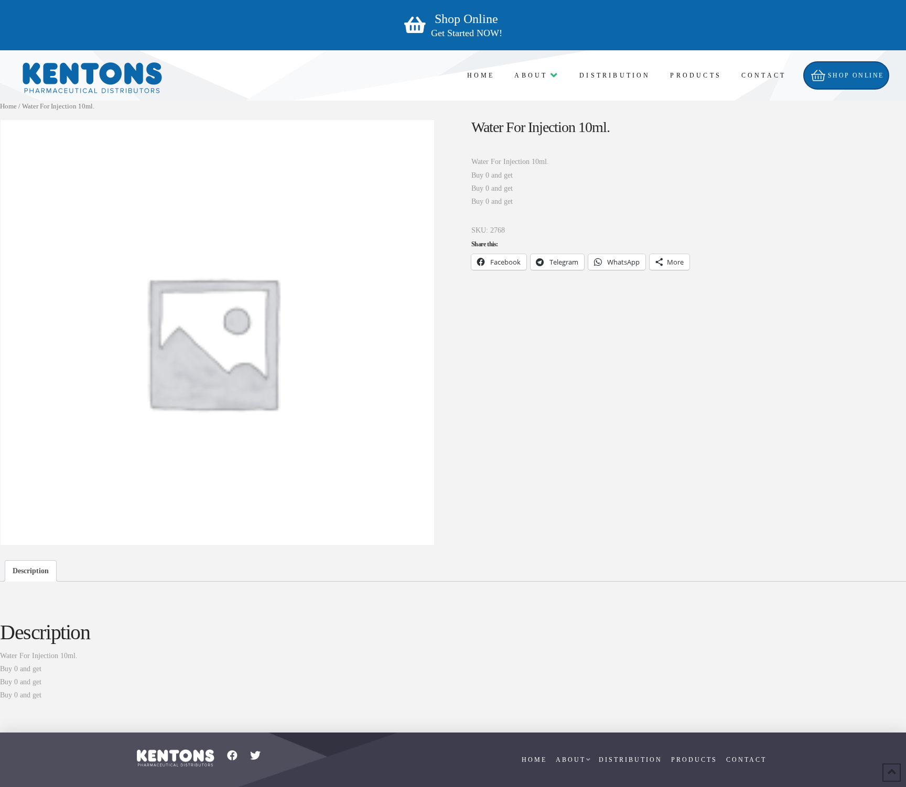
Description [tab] (31, 571)
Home (8, 106)
